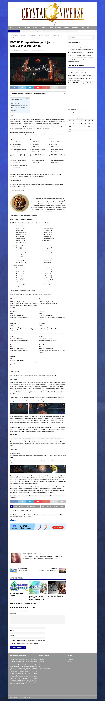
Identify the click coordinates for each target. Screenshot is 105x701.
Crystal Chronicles (33, 506)
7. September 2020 (16, 50)
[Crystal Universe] (52, 25)
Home (11, 27)
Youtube (70, 663)
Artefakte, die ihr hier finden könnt (20, 105)
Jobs (40, 666)
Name (11, 626)
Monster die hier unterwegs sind (19, 107)
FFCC (43, 506)
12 (77, 121)
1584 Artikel (37, 553)
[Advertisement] (38, 541)
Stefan (69, 70)
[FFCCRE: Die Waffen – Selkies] (19, 586)
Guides (35, 27)
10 (70, 121)
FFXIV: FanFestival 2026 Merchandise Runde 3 (80, 52)
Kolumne (75, 27)
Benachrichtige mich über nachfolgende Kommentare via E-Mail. (29, 640)
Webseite (12, 635)
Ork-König (14, 110)
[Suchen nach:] (86, 31)
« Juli (69, 131)
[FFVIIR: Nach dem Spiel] (57, 587)
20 (81, 123)
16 (92, 121)
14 (85, 121)
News (18, 27)
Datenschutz (42, 661)
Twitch (69, 664)
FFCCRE (49, 506)
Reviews (27, 27)
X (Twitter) (70, 661)
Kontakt (41, 663)
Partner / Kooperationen (44, 668)
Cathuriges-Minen (16, 104)
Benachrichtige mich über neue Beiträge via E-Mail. (25, 643)
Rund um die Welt (55, 27)
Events (66, 27)
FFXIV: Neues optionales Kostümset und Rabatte (80, 49)
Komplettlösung (59, 506)
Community (85, 27)
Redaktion (41, 664)
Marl (13, 102)
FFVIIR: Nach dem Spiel (55, 596)
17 (70, 123)
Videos (44, 27)
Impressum (41, 659)
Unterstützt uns (42, 669)
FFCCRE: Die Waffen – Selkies (17, 594)
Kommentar (13, 613)
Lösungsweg (15, 109)
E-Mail (12, 631)
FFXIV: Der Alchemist (78, 70)
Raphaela (26, 50)
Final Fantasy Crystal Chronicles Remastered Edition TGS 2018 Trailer (37, 597)
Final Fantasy (34, 50)
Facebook (70, 659)
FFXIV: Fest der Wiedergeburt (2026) (77, 47)
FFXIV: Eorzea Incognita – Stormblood (83, 75)
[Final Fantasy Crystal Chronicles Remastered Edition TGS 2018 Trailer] (38, 587)
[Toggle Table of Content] (26, 99)
